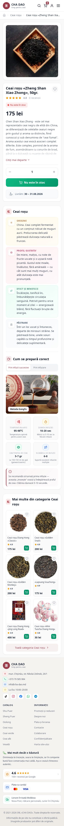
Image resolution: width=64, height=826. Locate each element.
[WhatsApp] (28, 696)
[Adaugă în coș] (26, 548)
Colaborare (40, 733)
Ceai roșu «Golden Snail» (44, 539)
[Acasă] (4, 15)
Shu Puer (7, 710)
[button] (52, 5)
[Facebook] (21, 696)
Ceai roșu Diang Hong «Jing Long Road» (18, 628)
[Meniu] (58, 5)
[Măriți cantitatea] (54, 172)
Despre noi (40, 716)
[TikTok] (6, 696)
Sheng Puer (9, 716)
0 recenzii (35, 98)
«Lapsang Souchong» (45, 582)
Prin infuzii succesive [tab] (18, 367)
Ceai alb (7, 738)
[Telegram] (36, 696)
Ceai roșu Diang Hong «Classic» (18, 539)
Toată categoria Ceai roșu (30, 647)
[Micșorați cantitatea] (10, 172)
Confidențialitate (43, 738)
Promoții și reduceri (44, 710)
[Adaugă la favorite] (55, 89)
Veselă (6, 744)
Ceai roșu (16, 15)
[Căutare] (39, 5)
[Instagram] (13, 696)
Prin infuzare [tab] (39, 367)
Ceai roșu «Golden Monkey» (16, 584)
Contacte (39, 727)
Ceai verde (8, 733)
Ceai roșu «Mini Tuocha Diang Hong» (45, 628)
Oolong (7, 722)
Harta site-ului (41, 744)
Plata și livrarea (42, 722)
